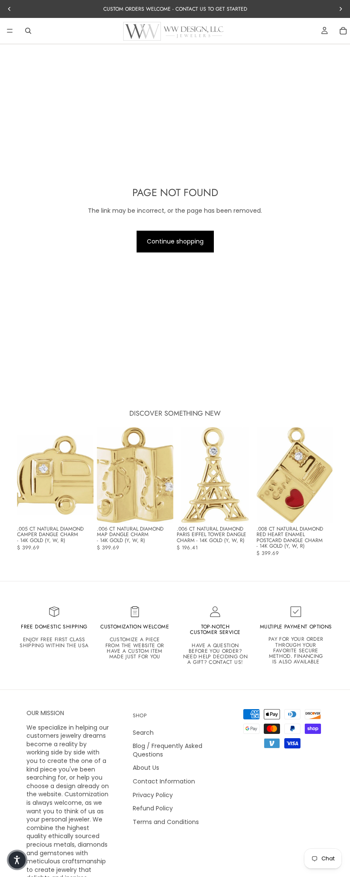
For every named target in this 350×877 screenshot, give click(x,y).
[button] (17, 860)
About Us (146, 768)
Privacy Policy (153, 795)
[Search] (28, 30)
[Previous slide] (26, 475)
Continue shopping (175, 241)
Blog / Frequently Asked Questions (167, 750)
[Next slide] (84, 475)
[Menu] (10, 31)
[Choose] (80, 509)
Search (143, 732)
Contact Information (164, 781)
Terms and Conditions (166, 822)
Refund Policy (153, 808)
